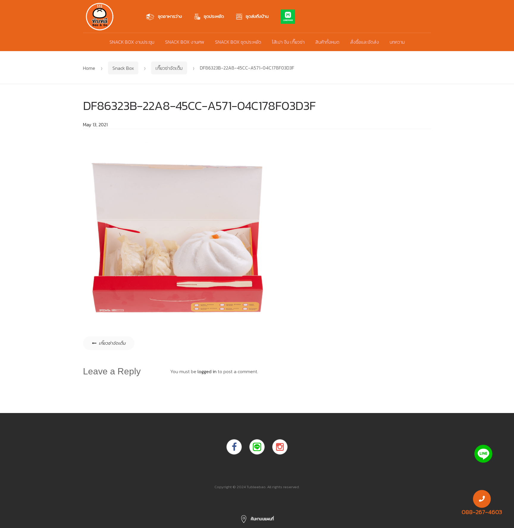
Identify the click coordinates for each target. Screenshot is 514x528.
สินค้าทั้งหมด (327, 41)
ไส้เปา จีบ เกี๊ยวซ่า (288, 41)
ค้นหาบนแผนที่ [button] (262, 519)
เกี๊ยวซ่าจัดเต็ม (169, 68)
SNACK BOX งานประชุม (131, 41)
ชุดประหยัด (214, 16)
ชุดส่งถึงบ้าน (257, 16)
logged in (207, 371)
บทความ (397, 41)
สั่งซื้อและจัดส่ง (364, 41)
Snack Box (123, 68)
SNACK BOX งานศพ (184, 41)
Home (89, 68)
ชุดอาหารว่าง (170, 16)
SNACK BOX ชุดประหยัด (238, 41)
